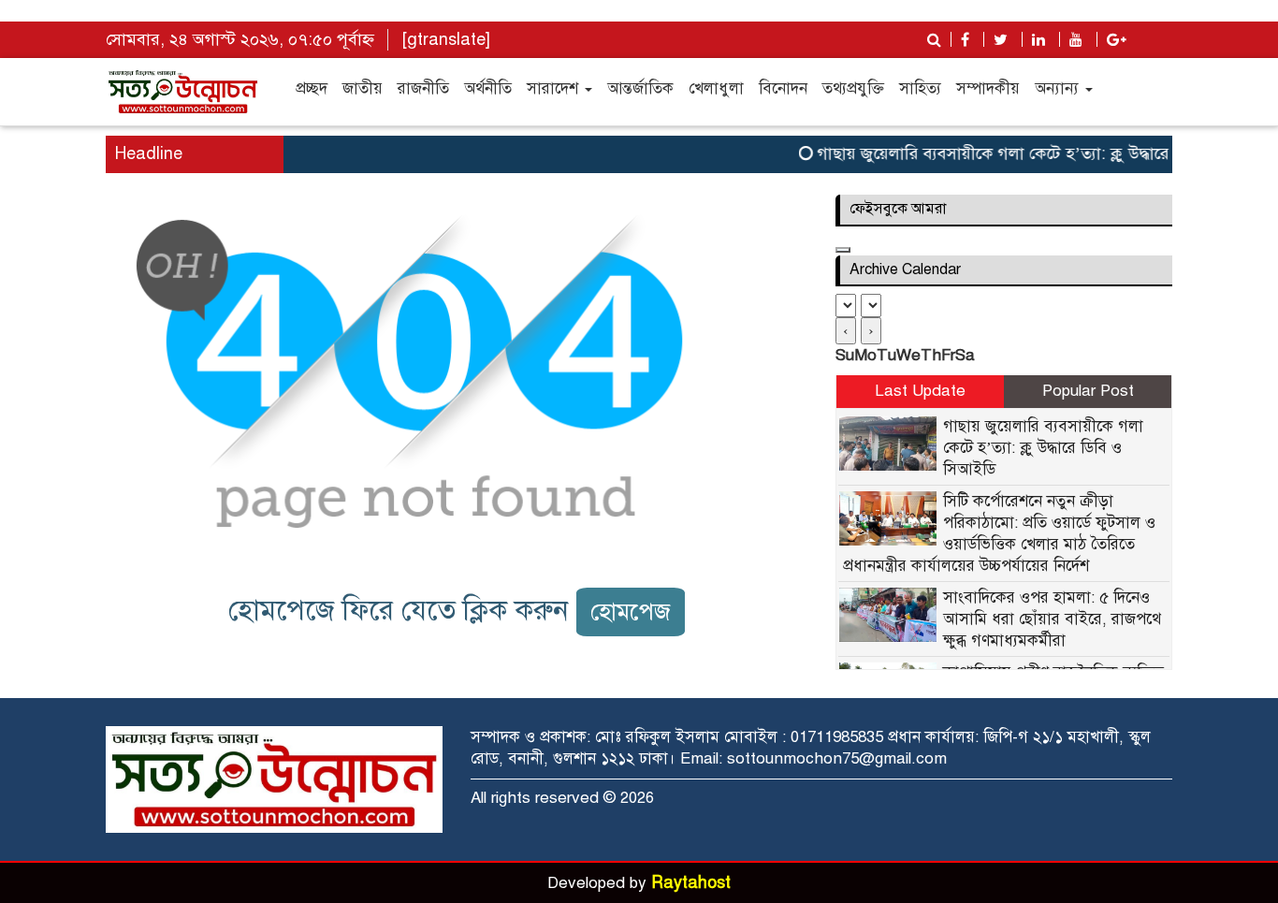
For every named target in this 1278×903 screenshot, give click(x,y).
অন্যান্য (1059, 88)
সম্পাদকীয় (988, 88)
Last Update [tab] (920, 391)
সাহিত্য (920, 88)
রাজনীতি (423, 88)
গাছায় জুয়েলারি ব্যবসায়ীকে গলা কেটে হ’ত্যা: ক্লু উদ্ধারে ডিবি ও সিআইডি (1039, 153)
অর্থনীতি (488, 88)
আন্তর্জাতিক (640, 88)
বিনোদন (783, 88)
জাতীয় (362, 88)
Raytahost (691, 882)
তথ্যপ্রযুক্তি (853, 88)
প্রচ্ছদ (311, 88)
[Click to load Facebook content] (842, 250)
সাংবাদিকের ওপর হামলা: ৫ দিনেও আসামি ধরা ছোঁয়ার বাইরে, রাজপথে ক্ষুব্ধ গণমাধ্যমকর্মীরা (1052, 619)
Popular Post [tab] (1088, 391)
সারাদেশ (555, 88)
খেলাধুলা (716, 88)
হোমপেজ (630, 611)
